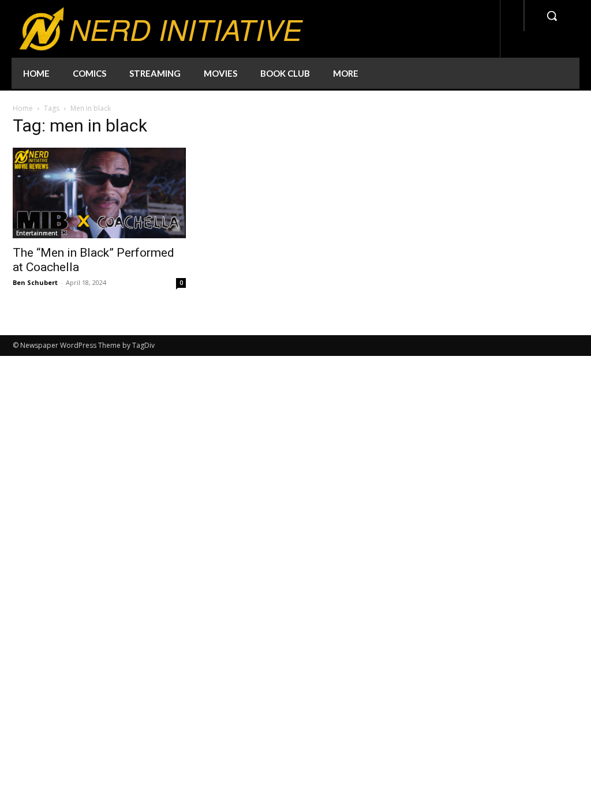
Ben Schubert (35, 282)
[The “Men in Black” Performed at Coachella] (99, 193)
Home (23, 108)
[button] (551, 15)
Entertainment (37, 233)
